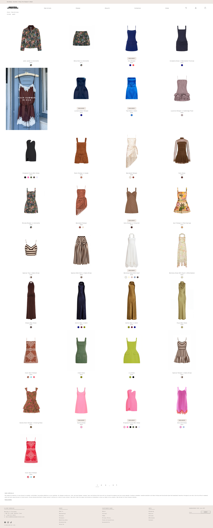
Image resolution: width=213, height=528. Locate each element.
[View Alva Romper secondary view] (131, 38)
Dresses (78, 8)
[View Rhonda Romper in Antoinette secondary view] (31, 200)
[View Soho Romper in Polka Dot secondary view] (131, 200)
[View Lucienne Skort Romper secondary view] (81, 88)
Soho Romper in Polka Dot (132, 223)
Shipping (151, 511)
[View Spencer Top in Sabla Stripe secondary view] (31, 250)
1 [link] (97, 485)
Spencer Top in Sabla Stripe (31, 273)
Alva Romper (131, 61)
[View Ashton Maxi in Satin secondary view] (81, 300)
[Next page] (116, 485)
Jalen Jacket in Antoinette (31, 61)
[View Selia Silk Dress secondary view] (182, 400)
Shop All (107, 8)
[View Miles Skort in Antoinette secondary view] (81, 38)
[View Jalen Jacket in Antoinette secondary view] (31, 38)
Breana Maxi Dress (31, 323)
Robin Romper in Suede (81, 173)
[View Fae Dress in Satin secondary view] (131, 88)
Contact (104, 513)
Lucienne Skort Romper (81, 111)
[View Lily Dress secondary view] (131, 350)
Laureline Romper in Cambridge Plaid (182, 111)
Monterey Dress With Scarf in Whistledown (182, 273)
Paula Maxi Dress (182, 323)
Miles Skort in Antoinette (81, 61)
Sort (13, 14)
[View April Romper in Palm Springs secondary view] (182, 200)
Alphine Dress (81, 423)
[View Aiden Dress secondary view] (81, 350)
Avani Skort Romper (31, 373)
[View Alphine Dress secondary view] (81, 400)
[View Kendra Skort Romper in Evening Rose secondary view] (31, 400)
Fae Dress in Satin (131, 111)
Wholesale (152, 518)
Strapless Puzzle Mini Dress (31, 173)
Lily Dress (132, 373)
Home (8, 12)
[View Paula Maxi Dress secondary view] (182, 300)
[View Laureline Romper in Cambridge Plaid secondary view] (182, 88)
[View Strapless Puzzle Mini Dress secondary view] (31, 150)
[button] (204, 6)
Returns (151, 513)
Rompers (61, 518)
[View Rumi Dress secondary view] (182, 150)
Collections (137, 8)
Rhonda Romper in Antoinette (31, 223)
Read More (8, 499)
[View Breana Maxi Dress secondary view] (31, 300)
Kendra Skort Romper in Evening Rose (31, 423)
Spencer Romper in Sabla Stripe (182, 373)
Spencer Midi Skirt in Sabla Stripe (81, 273)
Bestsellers (62, 513)
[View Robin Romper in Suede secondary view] (81, 150)
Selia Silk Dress (182, 423)
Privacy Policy (106, 518)
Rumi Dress (182, 173)
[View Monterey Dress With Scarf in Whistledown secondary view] (182, 250)
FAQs (103, 515)
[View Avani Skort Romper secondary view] (31, 350)
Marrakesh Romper (131, 173)
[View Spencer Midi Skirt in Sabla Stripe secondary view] (81, 250)
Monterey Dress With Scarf (132, 273)
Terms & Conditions (108, 520)
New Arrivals (47, 8)
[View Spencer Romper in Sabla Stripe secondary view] (182, 350)
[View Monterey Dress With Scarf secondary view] (131, 250)
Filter (9, 14)
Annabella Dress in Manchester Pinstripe (182, 61)
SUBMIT (206, 512)
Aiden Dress (81, 373)
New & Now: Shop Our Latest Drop (17, 2)
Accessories (62, 522)
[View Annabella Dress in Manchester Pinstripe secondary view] (182, 38)
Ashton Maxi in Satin (81, 323)
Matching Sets (63, 520)
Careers (151, 520)
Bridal (167, 8)
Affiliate (151, 515)
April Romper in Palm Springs (182, 223)
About (104, 511)
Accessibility (106, 522)
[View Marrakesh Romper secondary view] (131, 150)
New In (61, 511)
